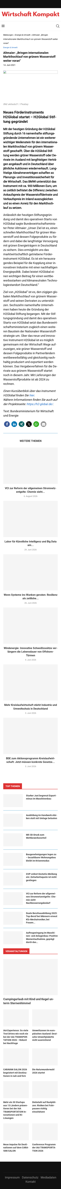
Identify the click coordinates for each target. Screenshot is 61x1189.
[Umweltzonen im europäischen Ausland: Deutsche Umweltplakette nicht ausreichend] (45, 1017)
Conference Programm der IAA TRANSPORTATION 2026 (44, 1147)
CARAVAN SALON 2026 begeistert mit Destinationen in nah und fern (15, 1072)
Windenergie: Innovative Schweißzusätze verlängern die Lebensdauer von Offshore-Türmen (30, 652)
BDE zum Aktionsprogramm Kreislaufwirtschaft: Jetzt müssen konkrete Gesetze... (30, 760)
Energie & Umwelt (22, 35)
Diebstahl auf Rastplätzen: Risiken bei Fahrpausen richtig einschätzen (44, 1107)
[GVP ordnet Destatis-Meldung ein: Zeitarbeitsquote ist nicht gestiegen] (13, 879)
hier (31, 395)
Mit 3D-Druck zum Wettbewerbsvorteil (36, 836)
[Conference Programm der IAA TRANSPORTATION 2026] (45, 1131)
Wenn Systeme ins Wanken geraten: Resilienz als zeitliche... (30, 596)
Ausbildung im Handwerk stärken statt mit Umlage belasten (41, 817)
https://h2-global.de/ (40, 404)
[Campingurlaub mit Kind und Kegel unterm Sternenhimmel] (30, 977)
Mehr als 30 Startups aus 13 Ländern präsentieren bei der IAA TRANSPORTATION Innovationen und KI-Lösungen (15, 1110)
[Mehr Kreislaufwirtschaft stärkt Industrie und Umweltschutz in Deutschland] (30, 682)
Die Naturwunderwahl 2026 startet (43, 1071)
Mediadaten (48, 1177)
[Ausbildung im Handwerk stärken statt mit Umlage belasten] (13, 820)
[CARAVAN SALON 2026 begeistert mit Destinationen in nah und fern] (16, 1056)
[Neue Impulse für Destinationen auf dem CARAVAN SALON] (16, 1131)
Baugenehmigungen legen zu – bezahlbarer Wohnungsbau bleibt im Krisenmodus (41, 857)
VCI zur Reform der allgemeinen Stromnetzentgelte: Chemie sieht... (30, 490)
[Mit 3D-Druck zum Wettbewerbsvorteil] (13, 839)
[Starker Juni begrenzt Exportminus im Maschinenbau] (13, 800)
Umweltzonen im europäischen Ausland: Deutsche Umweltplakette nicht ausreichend (44, 1035)
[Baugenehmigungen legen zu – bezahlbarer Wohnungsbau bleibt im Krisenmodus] (13, 859)
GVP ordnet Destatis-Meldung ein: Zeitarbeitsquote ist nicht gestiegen (41, 877)
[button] (7, 424)
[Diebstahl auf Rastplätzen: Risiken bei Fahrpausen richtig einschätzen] (45, 1089)
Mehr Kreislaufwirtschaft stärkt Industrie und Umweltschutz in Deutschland (30, 706)
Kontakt (31, 1181)
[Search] (57, 26)
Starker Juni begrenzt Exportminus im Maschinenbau (41, 797)
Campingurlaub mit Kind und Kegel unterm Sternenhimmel (28, 1001)
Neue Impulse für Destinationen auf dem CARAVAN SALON (16, 1147)
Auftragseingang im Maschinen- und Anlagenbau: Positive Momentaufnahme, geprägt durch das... (42, 937)
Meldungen (8, 35)
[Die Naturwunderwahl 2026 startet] (45, 1056)
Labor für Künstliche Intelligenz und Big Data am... (31, 543)
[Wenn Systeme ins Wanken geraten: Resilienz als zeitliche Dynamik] (30, 572)
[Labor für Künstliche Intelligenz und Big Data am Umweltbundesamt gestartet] (30, 519)
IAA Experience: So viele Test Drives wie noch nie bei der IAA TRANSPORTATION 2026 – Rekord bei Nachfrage (15, 1036)
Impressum (12, 1177)
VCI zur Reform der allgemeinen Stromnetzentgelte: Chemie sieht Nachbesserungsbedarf (41, 898)
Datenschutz (30, 1177)
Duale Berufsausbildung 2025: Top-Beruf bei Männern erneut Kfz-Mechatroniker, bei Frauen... (41, 918)
